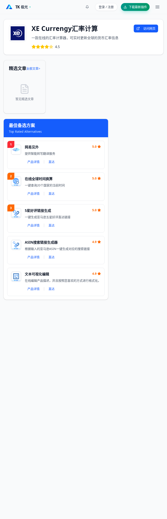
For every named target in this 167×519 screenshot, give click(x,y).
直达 (51, 162)
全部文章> (33, 68)
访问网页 (149, 28)
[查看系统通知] (87, 7)
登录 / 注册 (106, 7)
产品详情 (33, 162)
